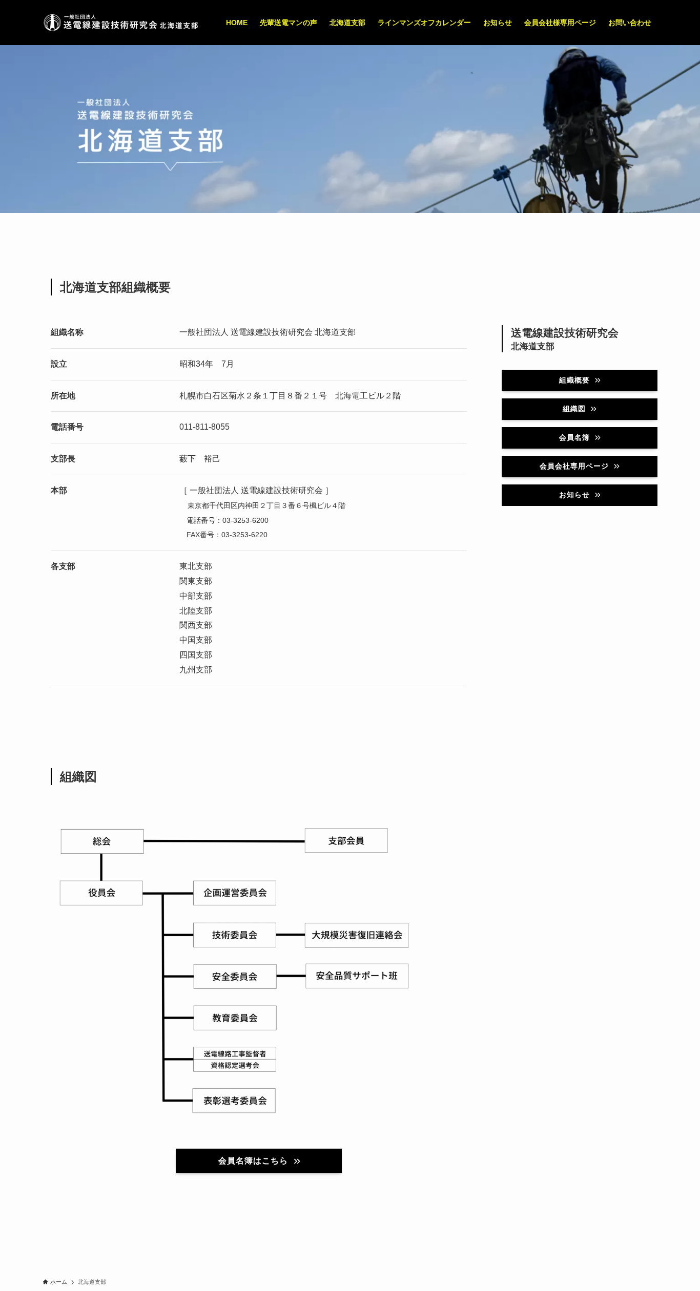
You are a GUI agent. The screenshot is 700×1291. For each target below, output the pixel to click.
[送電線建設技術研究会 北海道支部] (121, 22)
